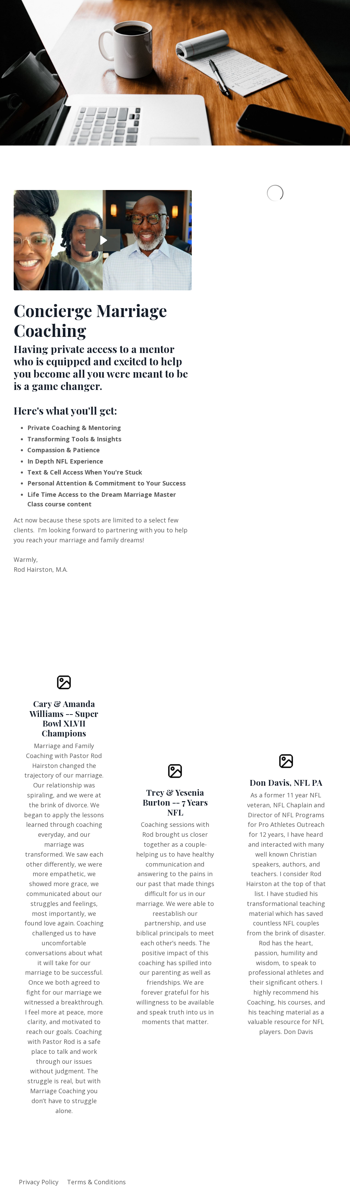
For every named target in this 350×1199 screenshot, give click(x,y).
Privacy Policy (38, 1182)
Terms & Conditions (96, 1182)
